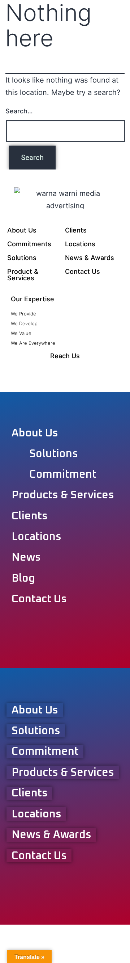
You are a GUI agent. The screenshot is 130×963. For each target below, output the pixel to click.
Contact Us (82, 271)
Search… (19, 111)
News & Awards (89, 257)
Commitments (29, 244)
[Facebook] (21, 370)
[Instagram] (36, 370)
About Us (21, 230)
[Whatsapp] (50, 370)
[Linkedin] (79, 370)
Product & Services (22, 275)
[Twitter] (94, 370)
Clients (76, 230)
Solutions (21, 257)
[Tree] (108, 370)
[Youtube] (65, 370)
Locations (80, 244)
